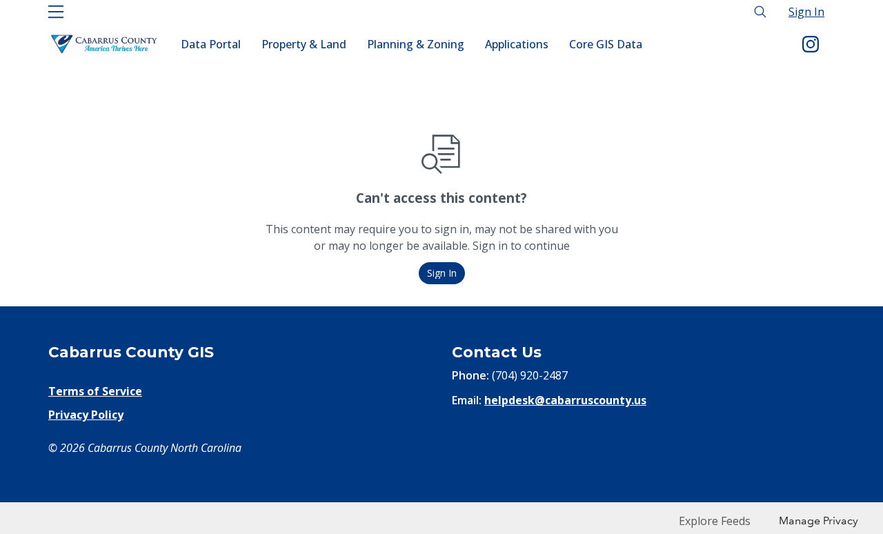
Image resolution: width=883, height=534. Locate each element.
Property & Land (303, 44)
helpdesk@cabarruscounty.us (565, 400)
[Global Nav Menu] (56, 11)
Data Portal (211, 44)
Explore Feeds (715, 520)
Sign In (806, 11)
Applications (516, 44)
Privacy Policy (85, 414)
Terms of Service (95, 391)
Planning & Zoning (415, 44)
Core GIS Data (605, 44)
